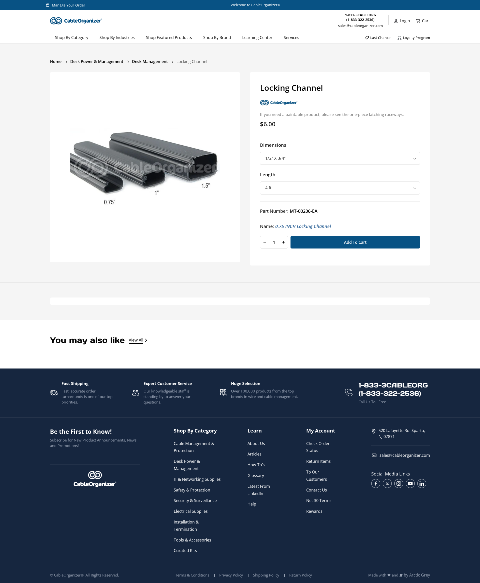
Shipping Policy (266, 575)
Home (56, 61)
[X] (387, 483)
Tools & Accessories (192, 540)
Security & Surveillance (195, 500)
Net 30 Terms (319, 500)
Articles (255, 454)
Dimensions (273, 145)
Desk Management (150, 61)
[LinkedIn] (421, 483)
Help (252, 504)
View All (136, 340)
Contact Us (316, 490)
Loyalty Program (416, 37)
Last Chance (380, 37)
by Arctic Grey (417, 575)
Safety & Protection (192, 490)
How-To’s (256, 465)
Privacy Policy (231, 575)
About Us (256, 443)
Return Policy (300, 575)
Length (267, 175)
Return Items (318, 461)
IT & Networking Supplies (197, 479)
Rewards (314, 511)
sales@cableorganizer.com (360, 25)
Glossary (256, 475)
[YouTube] (410, 483)
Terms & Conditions (192, 575)
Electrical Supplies (191, 511)
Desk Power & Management (96, 61)
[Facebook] (375, 483)
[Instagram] (398, 483)
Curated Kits (185, 550)
